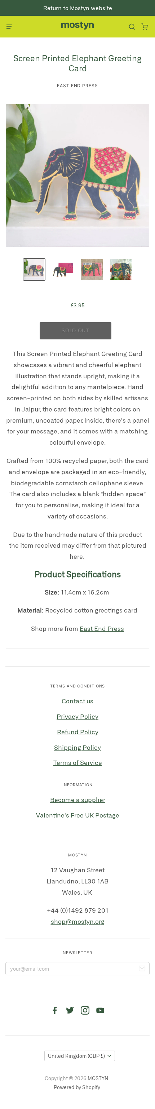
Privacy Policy (77, 716)
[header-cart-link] (144, 27)
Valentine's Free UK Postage (77, 815)
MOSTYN (98, 1078)
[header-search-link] (131, 27)
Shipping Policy (77, 747)
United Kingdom (76, 1056)
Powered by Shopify (77, 1087)
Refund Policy (77, 732)
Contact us (77, 701)
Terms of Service (77, 762)
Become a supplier (77, 799)
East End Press (77, 85)
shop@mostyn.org (78, 921)
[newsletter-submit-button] (142, 969)
